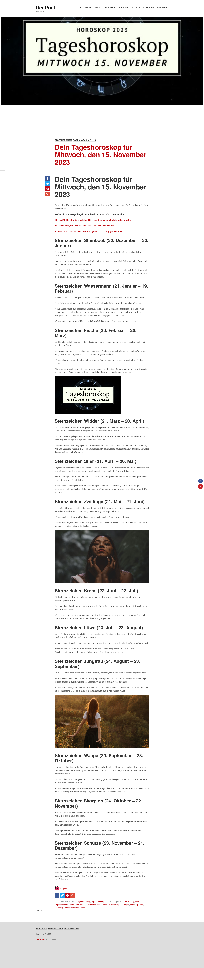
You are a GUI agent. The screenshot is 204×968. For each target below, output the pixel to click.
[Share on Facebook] (200, 481)
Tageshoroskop (63, 140)
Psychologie (109, 7)
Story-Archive (71, 928)
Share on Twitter (47, 183)
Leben (97, 7)
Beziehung (148, 7)
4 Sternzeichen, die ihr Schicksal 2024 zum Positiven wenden (84, 225)
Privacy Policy (55, 928)
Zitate (82, 907)
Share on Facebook (47, 178)
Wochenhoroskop (71, 907)
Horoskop (123, 7)
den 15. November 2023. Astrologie (95, 904)
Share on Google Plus (47, 194)
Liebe (132, 904)
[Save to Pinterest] (200, 486)
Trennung (59, 907)
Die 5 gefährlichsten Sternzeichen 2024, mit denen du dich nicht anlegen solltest (94, 220)
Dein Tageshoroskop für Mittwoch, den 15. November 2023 (100, 154)
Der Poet (45, 7)
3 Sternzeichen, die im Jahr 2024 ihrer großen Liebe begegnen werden (89, 231)
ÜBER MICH (161, 7)
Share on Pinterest (47, 188)
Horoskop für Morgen (120, 904)
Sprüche (136, 7)
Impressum (41, 928)
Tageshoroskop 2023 (84, 140)
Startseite (85, 7)
